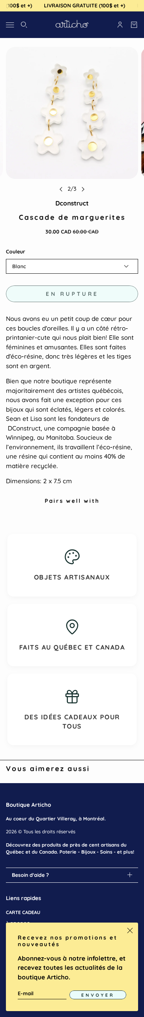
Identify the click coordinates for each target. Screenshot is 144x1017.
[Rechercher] (24, 25)
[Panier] (134, 25)
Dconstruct (72, 203)
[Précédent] (61, 189)
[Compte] (120, 25)
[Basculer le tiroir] (10, 24)
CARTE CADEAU (23, 912)
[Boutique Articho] (72, 24)
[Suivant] (83, 189)
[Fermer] (130, 930)
